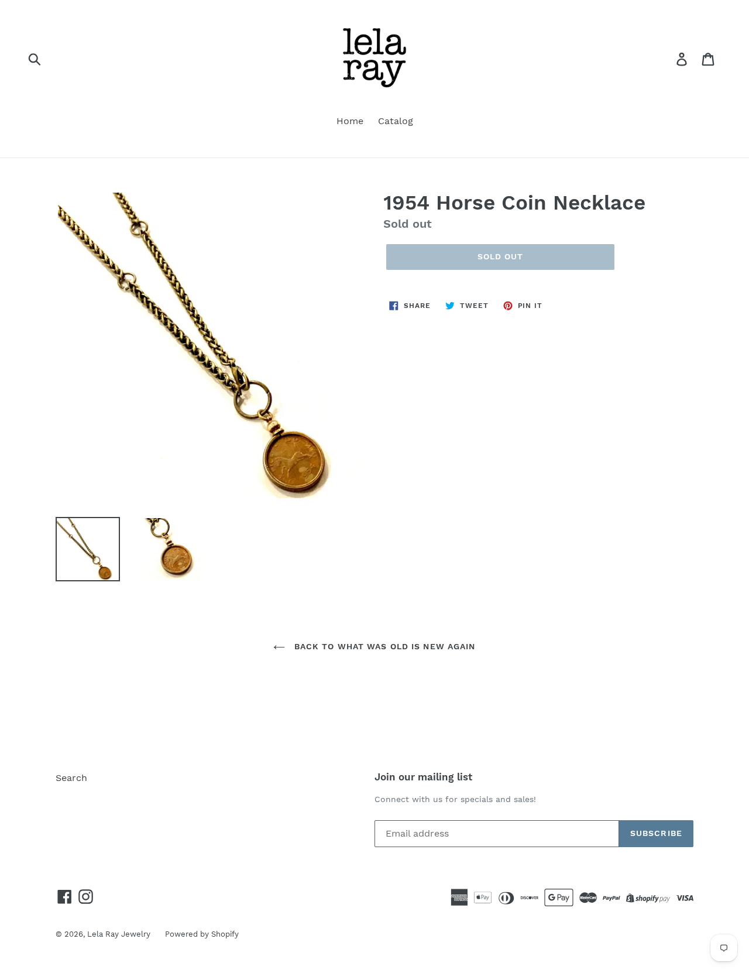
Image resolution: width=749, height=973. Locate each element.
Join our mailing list (423, 777)
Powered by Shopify (202, 934)
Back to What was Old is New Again (383, 646)
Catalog (395, 120)
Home (349, 120)
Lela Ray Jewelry (118, 934)
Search (71, 777)
